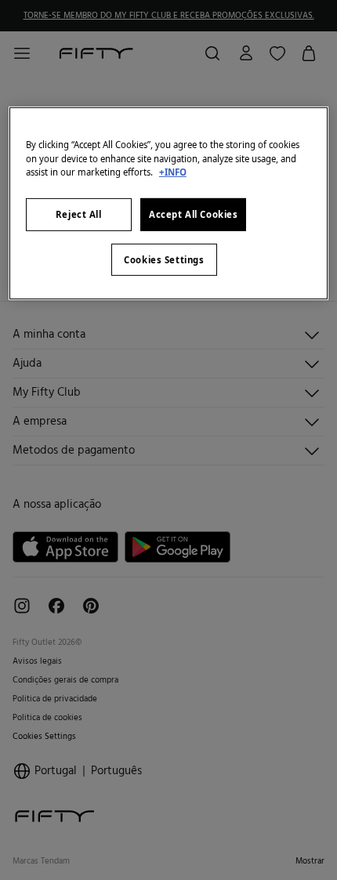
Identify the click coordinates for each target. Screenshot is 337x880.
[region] (169, 203)
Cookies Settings (164, 259)
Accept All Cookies (193, 214)
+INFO (173, 171)
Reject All (79, 214)
